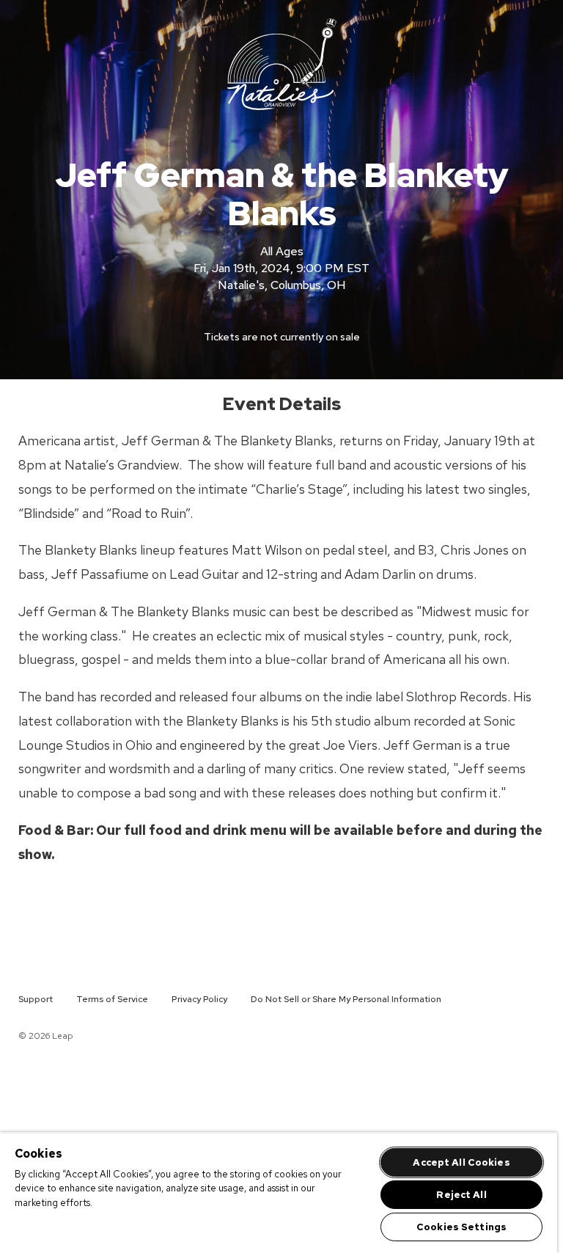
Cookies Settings (461, 1227)
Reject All (461, 1194)
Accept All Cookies (461, 1162)
